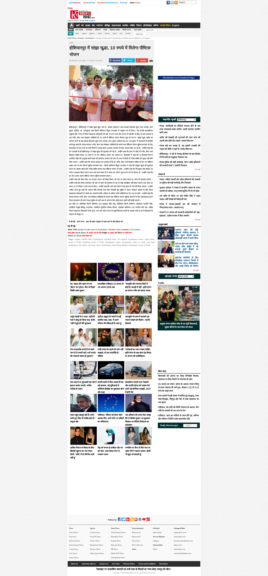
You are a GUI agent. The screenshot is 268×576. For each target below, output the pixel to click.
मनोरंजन (99, 25)
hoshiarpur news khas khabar (115, 245)
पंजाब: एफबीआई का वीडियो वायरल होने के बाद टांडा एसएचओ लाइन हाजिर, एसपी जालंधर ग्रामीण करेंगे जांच (180, 129)
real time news (94, 245)
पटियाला (107, 34)
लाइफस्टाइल (116, 25)
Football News (95, 537)
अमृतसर (84, 34)
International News (76, 545)
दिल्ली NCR (127, 30)
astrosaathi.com (180, 537)
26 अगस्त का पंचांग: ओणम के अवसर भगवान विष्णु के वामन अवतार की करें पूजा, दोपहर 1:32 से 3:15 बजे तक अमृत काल (178, 387)
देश (82, 25)
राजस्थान (89, 30)
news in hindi (74, 242)
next (197, 302)
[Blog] (136, 520)
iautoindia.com (179, 549)
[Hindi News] (82, 18)
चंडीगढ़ (77, 34)
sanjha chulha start (83, 239)
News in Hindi (75, 236)
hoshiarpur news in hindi (133, 242)
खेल (93, 25)
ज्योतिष (132, 25)
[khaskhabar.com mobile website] (148, 520)
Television (136, 541)
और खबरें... (196, 270)
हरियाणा (97, 30)
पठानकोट (128, 34)
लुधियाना (92, 34)
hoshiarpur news (135, 239)
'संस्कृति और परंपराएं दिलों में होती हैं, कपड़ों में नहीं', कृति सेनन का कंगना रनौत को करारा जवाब (138, 287)
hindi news (149, 239)
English (92, 21)
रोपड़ (120, 34)
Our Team (116, 564)
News (71, 528)
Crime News (73, 549)
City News (73, 553)
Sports (92, 528)
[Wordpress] (140, 520)
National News (74, 541)
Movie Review (137, 545)
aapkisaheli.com (180, 532)
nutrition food (110, 239)
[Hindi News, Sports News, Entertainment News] (71, 25)
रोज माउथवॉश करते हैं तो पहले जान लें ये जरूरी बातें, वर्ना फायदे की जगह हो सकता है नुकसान (82, 352)
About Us (74, 564)
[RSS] (132, 520)
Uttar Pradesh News (118, 532)
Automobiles (158, 545)
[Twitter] (123, 520)
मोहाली (115, 34)
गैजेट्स (139, 25)
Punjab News (116, 541)
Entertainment (137, 528)
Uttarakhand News (118, 557)
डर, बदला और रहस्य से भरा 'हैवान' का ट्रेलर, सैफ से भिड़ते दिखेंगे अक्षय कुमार (82, 287)
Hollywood (136, 537)
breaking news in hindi (93, 242)
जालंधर (100, 34)
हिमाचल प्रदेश (115, 30)
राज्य (70, 30)
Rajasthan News (117, 537)
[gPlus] (128, 520)
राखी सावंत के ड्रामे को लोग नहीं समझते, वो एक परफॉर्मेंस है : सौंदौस (110, 352)
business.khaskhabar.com (183, 541)
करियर (155, 25)
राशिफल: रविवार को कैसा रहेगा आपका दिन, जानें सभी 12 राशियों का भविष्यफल (111, 418)
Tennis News (95, 541)
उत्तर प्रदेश (79, 30)
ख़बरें (78, 25)
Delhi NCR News (117, 553)
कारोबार (125, 25)
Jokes (134, 549)
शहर (70, 34)
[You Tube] (144, 520)
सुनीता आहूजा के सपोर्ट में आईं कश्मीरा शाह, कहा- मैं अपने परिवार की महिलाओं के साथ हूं (109, 319)
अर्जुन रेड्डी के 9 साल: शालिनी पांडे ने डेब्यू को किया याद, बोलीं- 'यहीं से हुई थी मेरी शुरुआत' (82, 319)
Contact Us (103, 564)
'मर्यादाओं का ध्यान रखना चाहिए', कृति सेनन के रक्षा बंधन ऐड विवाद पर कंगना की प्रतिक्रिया (138, 352)
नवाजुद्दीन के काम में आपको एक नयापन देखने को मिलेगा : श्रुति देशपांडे (137, 319)
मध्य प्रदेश (137, 30)
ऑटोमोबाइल (147, 25)
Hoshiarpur (90, 38)
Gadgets (156, 541)
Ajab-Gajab (157, 532)
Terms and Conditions (147, 564)
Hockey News (95, 549)
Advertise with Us (89, 564)
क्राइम (87, 25)
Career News (73, 557)
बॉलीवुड (107, 25)
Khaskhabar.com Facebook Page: (179, 78)
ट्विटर (120, 233)
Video (155, 549)
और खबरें (197, 170)
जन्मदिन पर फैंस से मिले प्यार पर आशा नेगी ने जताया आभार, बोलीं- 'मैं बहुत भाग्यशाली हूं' (138, 451)
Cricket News (95, 532)
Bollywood (136, 532)
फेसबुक (104, 233)
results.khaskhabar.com (182, 553)
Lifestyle (156, 528)
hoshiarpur (98, 239)
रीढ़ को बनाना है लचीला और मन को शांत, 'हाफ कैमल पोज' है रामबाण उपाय (110, 451)
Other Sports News (97, 553)
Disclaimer (163, 564)
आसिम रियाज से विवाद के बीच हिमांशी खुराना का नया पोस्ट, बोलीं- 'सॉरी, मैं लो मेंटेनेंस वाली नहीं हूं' (178, 325)
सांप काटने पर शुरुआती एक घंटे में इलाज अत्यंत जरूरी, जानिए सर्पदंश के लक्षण (83, 385)
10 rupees (122, 239)
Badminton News (96, 545)
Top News (72, 537)
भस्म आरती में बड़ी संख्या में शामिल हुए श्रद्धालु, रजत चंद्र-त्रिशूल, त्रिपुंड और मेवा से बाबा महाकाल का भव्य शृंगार (178, 399)
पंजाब (105, 30)
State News (115, 528)
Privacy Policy (129, 564)
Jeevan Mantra (159, 537)
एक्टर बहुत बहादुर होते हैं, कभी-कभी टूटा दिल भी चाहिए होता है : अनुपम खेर (83, 418)
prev (161, 302)
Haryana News (116, 545)
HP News (114, 549)
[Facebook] (119, 520)
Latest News (73, 532)
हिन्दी (86, 21)
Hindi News (72, 38)
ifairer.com (178, 545)
